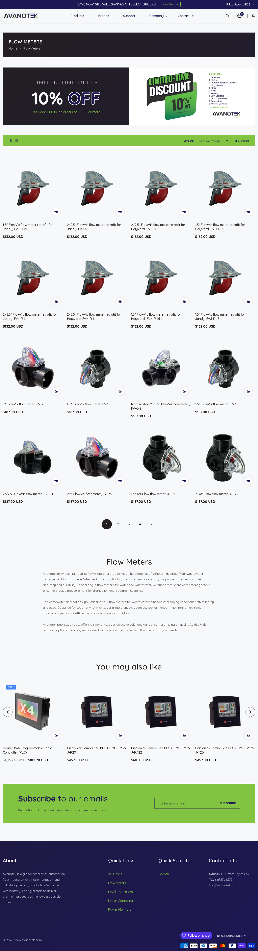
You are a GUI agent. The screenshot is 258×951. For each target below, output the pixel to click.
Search (163, 874)
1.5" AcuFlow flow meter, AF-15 (153, 494)
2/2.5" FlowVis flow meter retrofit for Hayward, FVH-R (158, 227)
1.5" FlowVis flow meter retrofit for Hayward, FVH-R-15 (220, 227)
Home (13, 48)
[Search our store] (229, 16)
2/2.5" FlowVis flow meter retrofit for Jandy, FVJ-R (94, 227)
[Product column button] (11, 140)
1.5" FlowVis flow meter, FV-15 (88, 404)
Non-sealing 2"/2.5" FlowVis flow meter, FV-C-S (160, 406)
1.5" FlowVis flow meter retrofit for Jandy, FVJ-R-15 (28, 227)
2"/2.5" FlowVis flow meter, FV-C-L (28, 494)
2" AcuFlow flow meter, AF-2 (215, 494)
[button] (7, 712)
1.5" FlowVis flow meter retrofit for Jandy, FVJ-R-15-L (220, 316)
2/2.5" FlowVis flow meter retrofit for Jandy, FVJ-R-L (30, 316)
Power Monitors (119, 909)
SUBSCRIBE (228, 803)
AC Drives (115, 874)
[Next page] (151, 524)
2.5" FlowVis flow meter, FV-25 (89, 494)
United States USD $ (238, 4)
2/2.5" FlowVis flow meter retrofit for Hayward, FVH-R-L (94, 316)
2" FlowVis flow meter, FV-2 (23, 404)
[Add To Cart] (56, 212)
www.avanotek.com (28, 940)
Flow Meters (32, 48)
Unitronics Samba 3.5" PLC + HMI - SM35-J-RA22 (161, 750)
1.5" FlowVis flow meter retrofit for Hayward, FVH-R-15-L (156, 316)
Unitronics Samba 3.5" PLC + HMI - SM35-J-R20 (97, 750)
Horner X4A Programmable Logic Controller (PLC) (27, 750)
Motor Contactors (121, 901)
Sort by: (188, 140)
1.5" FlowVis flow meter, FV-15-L (218, 404)
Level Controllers (120, 892)
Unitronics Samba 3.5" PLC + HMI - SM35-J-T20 (225, 750)
